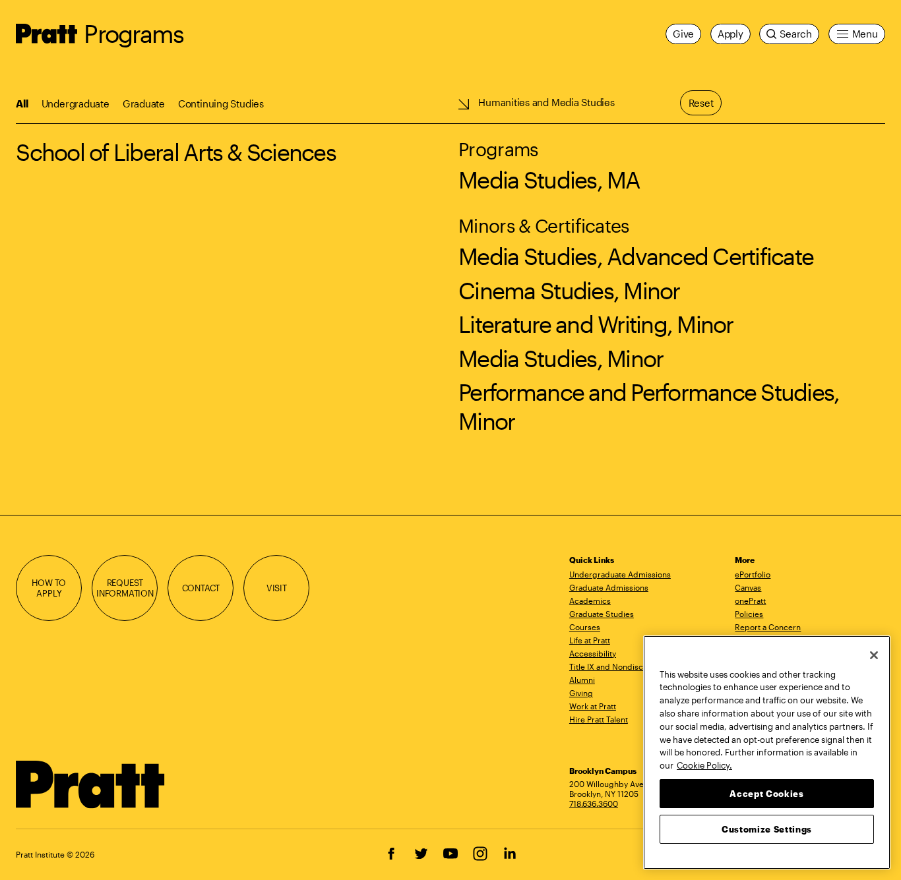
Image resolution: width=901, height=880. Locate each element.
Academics (590, 600)
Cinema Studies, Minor (568, 290)
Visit (276, 588)
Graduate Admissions (608, 587)
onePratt (750, 600)
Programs (133, 33)
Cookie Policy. (704, 764)
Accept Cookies (766, 793)
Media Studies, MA (549, 179)
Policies (749, 613)
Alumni (582, 679)
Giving (581, 692)
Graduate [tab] (144, 103)
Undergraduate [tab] (75, 103)
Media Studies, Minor (560, 358)
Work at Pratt (592, 706)
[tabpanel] (450, 269)
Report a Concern (768, 626)
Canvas (748, 587)
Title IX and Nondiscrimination (624, 666)
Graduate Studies (601, 613)
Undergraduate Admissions (620, 574)
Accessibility (592, 653)
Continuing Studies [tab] (221, 103)
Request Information (125, 587)
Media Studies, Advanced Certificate (635, 256)
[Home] (91, 784)
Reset (701, 103)
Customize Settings (767, 828)
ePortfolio (752, 574)
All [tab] (22, 103)
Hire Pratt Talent (598, 719)
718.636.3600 (593, 803)
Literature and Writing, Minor (595, 323)
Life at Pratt (589, 640)
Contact (201, 588)
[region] (766, 752)
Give (683, 34)
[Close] (873, 655)
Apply (730, 34)
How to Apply (49, 587)
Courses (584, 626)
